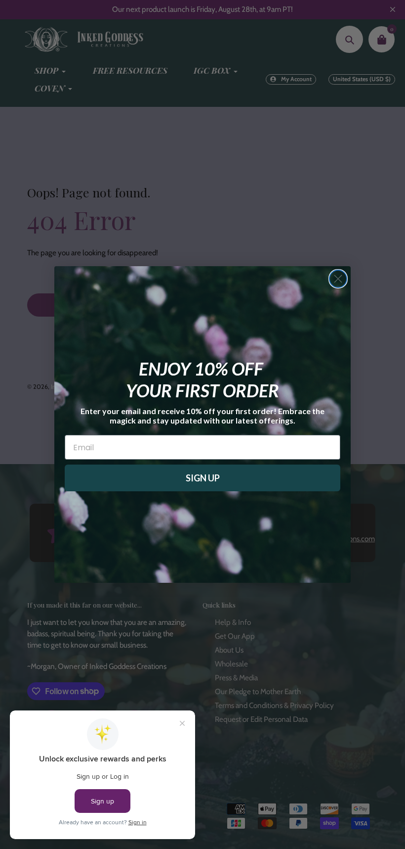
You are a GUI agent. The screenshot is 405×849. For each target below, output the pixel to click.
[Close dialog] (338, 278)
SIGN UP (203, 477)
